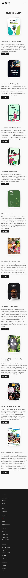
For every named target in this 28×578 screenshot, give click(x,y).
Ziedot (3, 519)
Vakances (4, 508)
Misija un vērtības (5, 498)
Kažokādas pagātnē (6, 547)
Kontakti (3, 506)
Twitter (3, 571)
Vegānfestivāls (5, 558)
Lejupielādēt (5, 54)
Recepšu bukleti (5, 539)
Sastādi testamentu (6, 524)
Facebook (4, 565)
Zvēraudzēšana (5, 534)
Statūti (3, 503)
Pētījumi (4, 531)
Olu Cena (4, 555)
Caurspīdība (4, 511)
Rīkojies (3, 521)
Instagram (4, 568)
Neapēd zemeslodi (6, 552)
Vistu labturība (5, 537)
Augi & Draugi (5, 550)
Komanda (4, 500)
